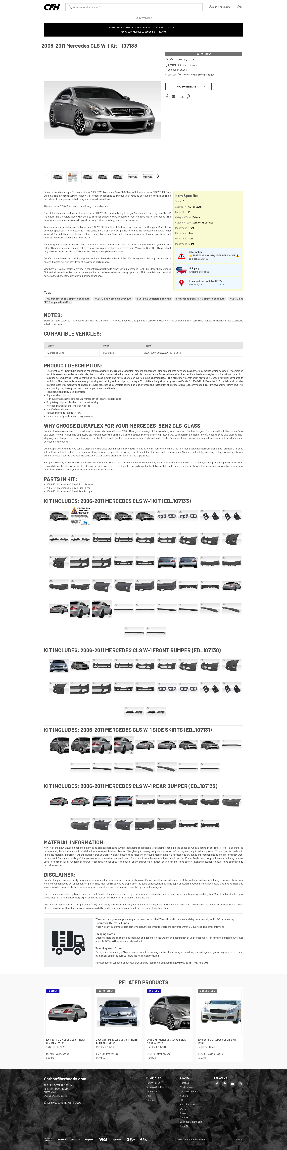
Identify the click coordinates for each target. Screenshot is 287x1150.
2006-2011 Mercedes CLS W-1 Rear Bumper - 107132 (65, 1041)
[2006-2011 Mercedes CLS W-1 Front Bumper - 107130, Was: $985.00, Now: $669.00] (118, 1012)
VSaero (184, 1096)
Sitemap (150, 1100)
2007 (153, 353)
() (241, 7)
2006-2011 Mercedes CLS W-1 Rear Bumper (70, 491)
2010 (172, 353)
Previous (47, 177)
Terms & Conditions (156, 1087)
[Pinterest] (188, 96)
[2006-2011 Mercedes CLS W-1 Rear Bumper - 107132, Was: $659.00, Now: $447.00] (67, 1012)
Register (227, 7)
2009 (166, 353)
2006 (147, 353)
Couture (184, 1117)
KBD (182, 1100)
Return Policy (153, 1083)
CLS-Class (108, 353)
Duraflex (184, 1083)
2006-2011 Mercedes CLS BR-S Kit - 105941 (217, 1041)
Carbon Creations (189, 1091)
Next (158, 177)
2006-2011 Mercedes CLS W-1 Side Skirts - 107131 (166, 1041)
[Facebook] (167, 96)
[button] (204, 74)
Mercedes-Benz (56, 353)
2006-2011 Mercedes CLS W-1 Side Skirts (68, 488)
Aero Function (187, 1104)
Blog (148, 1096)
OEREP (183, 1108)
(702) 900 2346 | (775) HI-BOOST (65, 1102)
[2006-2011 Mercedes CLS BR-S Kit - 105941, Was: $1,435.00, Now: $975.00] (219, 1012)
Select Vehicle (143, 18)
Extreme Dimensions (191, 1121)
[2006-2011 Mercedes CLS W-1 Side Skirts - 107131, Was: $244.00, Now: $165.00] (169, 1012)
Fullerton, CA (196, 284)
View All (184, 1126)
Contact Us (151, 1091)
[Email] (173, 96)
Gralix (183, 1113)
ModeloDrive (186, 1087)
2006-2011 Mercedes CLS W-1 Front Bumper (70, 484)
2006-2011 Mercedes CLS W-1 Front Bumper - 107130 (116, 1041)
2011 (178, 353)
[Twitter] (182, 96)
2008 (159, 353)
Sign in (215, 7)
